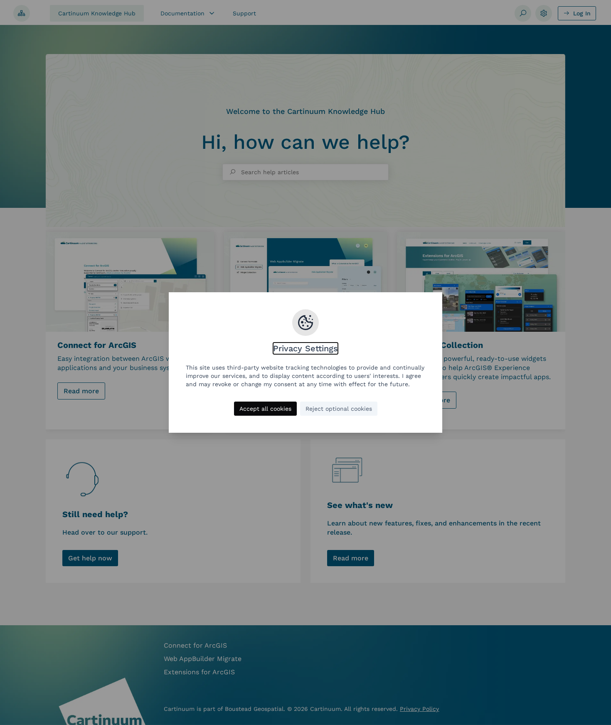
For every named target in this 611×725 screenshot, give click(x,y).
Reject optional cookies (339, 408)
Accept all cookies (265, 408)
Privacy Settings (305, 348)
